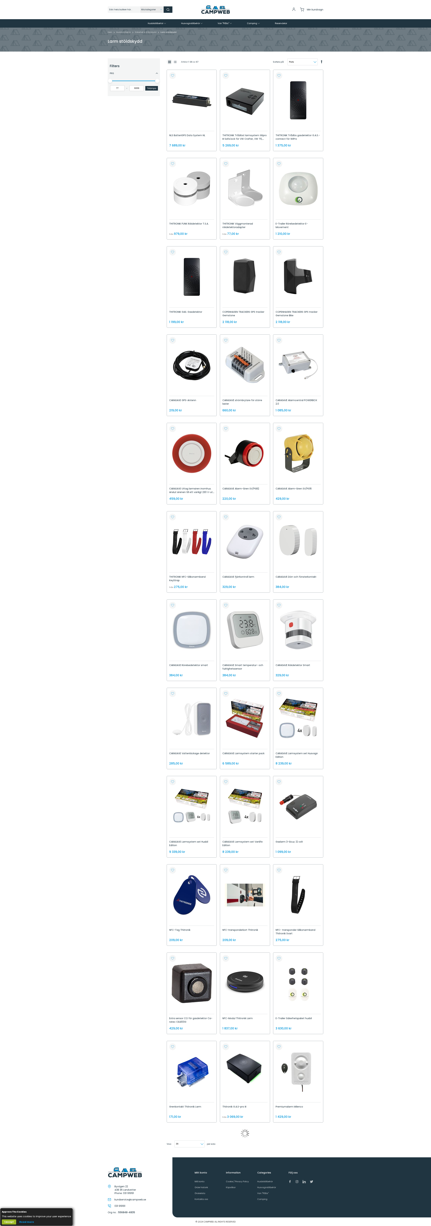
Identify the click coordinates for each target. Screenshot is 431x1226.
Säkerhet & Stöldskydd (146, 32)
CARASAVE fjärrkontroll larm (238, 576)
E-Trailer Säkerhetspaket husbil (294, 1018)
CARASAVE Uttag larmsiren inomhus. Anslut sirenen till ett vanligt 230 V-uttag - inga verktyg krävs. (191, 492)
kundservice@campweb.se (130, 1199)
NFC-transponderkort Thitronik (240, 930)
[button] (172, 75)
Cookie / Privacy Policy (237, 1181)
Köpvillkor (231, 1187)
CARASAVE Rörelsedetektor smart (188, 665)
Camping (262, 1199)
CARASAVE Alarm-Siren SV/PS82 (240, 488)
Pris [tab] (112, 73)
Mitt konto (199, 1181)
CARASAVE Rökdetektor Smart (293, 665)
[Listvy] (175, 62)
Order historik (201, 1187)
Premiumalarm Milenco (289, 1106)
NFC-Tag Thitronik (179, 930)
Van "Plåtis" (263, 1193)
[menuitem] (157, 23)
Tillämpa (151, 88)
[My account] (294, 10)
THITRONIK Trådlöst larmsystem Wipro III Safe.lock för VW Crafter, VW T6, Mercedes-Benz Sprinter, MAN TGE (244, 139)
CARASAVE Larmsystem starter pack (243, 753)
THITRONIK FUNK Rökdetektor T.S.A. (189, 223)
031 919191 (128, 1193)
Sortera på (278, 61)
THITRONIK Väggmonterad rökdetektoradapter (237, 225)
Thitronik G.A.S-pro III (234, 1106)
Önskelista (200, 1193)
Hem (110, 32)
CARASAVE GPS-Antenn (182, 400)
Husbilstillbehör (123, 32)
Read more (26, 1222)
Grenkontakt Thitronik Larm (185, 1106)
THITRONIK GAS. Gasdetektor (185, 312)
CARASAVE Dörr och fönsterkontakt (296, 576)
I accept (9, 1221)
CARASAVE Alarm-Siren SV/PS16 (294, 488)
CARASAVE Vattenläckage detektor (189, 753)
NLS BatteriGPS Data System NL (187, 135)
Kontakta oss (201, 1199)
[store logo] (215, 9)
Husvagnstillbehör (266, 1187)
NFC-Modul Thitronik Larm (237, 1018)
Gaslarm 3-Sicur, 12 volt (289, 841)
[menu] (215, 23)
